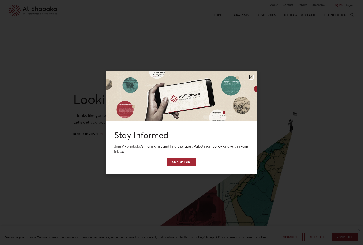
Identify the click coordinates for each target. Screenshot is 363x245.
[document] (181, 122)
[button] (251, 77)
